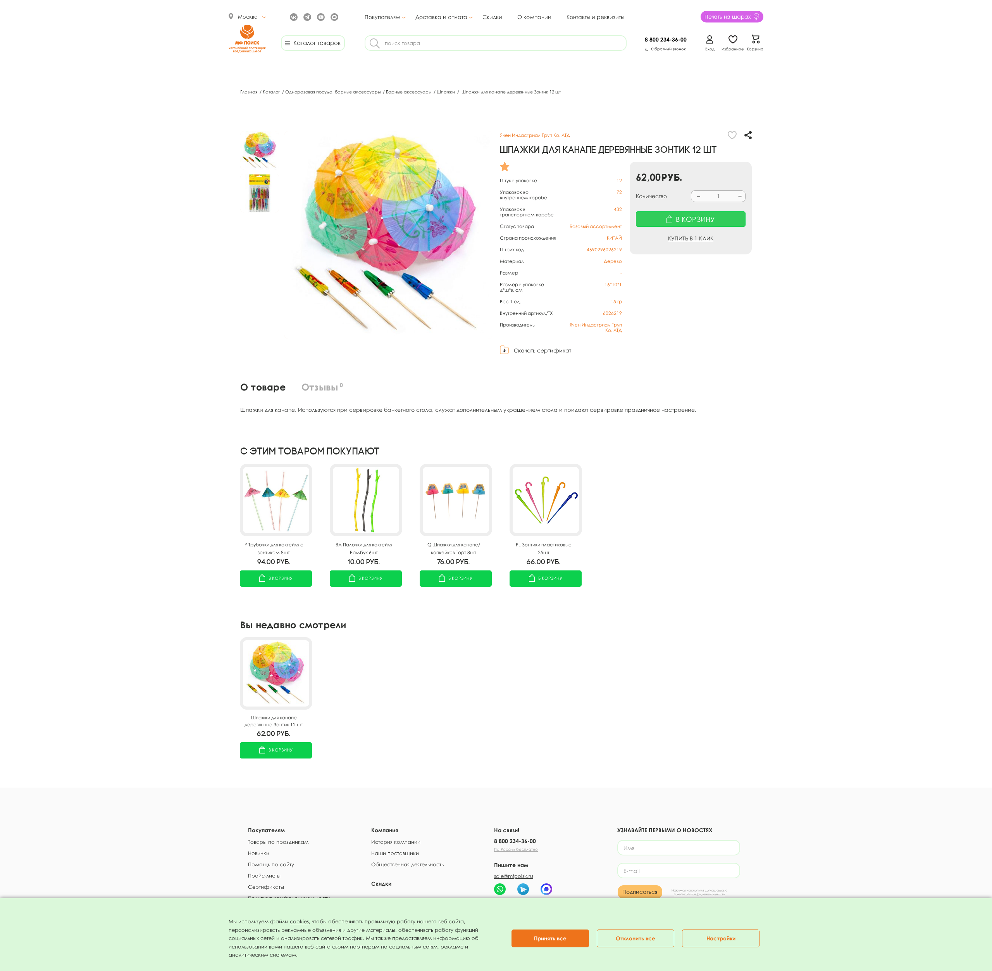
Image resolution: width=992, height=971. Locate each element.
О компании (534, 17)
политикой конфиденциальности (699, 894)
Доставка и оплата (441, 17)
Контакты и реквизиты (595, 17)
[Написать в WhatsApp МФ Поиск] (500, 889)
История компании (395, 842)
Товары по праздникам (278, 842)
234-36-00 (666, 39)
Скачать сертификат (542, 350)
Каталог (272, 91)
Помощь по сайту (271, 864)
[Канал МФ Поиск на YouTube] (320, 16)
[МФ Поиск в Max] (333, 16)
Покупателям (382, 17)
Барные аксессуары (409, 91)
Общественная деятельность (407, 864)
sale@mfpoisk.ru (513, 876)
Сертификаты (266, 887)
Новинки (258, 853)
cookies (299, 921)
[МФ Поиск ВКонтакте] (292, 16)
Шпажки (446, 91)
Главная (249, 91)
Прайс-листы (264, 876)
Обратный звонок (668, 49)
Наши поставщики (395, 853)
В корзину (281, 578)
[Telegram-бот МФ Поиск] (523, 889)
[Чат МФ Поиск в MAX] (546, 889)
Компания (384, 830)
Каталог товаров (315, 42)
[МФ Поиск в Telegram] (306, 16)
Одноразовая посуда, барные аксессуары (333, 91)
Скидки (492, 17)
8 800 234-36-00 (515, 841)
